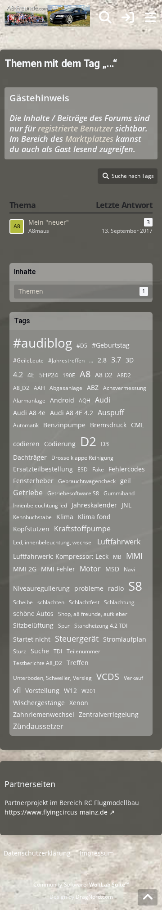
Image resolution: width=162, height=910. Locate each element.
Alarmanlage (29, 400)
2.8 (102, 360)
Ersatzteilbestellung (43, 469)
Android (62, 400)
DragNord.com (94, 897)
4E (31, 375)
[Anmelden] (128, 18)
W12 (70, 690)
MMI (134, 555)
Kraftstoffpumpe (82, 529)
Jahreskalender (94, 505)
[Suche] (105, 18)
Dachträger (30, 457)
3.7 (116, 360)
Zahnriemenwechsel (43, 714)
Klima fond (94, 516)
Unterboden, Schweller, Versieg (52, 678)
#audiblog (42, 342)
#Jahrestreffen (66, 360)
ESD (82, 469)
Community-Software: (81, 884)
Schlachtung (119, 602)
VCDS (107, 676)
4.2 (18, 375)
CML (137, 425)
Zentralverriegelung (109, 714)
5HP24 (48, 375)
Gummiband (119, 493)
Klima (64, 516)
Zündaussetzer (38, 726)
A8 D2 (103, 375)
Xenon (78, 702)
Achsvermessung (124, 388)
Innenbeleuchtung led (40, 505)
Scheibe (23, 602)
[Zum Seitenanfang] (148, 897)
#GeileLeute (28, 360)
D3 (105, 443)
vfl (17, 690)
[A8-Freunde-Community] (47, 9)
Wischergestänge (39, 702)
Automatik (26, 425)
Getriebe (28, 493)
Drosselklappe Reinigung (82, 458)
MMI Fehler (58, 569)
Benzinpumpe (64, 425)
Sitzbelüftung (33, 625)
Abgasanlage (66, 388)
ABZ (93, 387)
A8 (85, 374)
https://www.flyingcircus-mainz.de (56, 812)
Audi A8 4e (29, 412)
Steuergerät (77, 638)
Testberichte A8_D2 (37, 663)
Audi (102, 400)
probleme (89, 588)
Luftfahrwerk (118, 542)
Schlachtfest (84, 602)
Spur (64, 625)
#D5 (81, 345)
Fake (98, 469)
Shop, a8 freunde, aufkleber (92, 614)
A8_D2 (21, 388)
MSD (112, 569)
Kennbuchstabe (32, 517)
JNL (126, 505)
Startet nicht (31, 639)
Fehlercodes (126, 469)
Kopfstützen (31, 529)
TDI (58, 651)
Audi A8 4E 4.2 (71, 412)
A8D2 (124, 375)
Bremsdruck (108, 425)
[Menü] (150, 18)
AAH (39, 388)
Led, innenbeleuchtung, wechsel (53, 542)
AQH (84, 400)
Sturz (19, 651)
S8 (135, 585)
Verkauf (133, 678)
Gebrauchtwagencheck (87, 481)
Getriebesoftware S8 (73, 493)
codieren (26, 443)
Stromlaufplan (124, 639)
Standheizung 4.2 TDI (100, 625)
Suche (40, 651)
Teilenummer (83, 651)
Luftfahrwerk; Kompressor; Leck (60, 556)
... (91, 360)
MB (117, 557)
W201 (88, 691)
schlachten (50, 602)
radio (116, 588)
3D (130, 360)
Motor (90, 569)
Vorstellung (42, 690)
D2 (88, 441)
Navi (129, 569)
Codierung (60, 443)
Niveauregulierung (41, 588)
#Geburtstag (111, 345)
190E (69, 375)
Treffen (78, 662)
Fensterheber (33, 480)
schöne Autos (33, 613)
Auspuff (111, 412)
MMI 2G (24, 569)
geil (125, 480)
